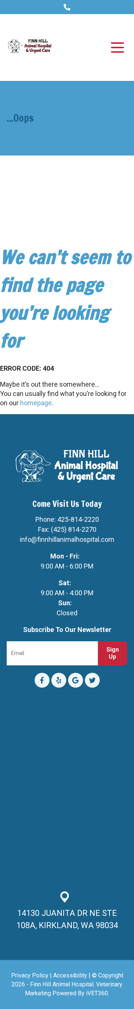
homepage (36, 403)
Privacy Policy (29, 975)
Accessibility (70, 975)
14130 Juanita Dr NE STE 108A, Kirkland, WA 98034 (67, 919)
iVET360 (97, 993)
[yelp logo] (58, 680)
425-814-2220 (78, 519)
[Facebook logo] (42, 680)
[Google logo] (75, 680)
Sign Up (112, 653)
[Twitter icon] (92, 680)
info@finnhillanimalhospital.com (67, 539)
